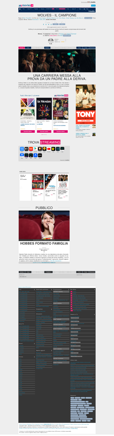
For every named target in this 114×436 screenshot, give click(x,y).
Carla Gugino (42, 18)
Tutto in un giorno (59, 125)
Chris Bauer (62, 18)
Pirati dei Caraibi (83, 409)
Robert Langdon (74, 413)
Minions (72, 397)
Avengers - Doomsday (40, 322)
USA (41, 19)
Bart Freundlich (27, 18)
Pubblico (47, 47)
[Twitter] (46, 24)
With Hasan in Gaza (57, 353)
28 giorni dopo (88, 397)
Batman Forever (74, 355)
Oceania (74, 291)
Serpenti (55, 340)
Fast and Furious (82, 415)
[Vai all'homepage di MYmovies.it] (26, 6)
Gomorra (83, 397)
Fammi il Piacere (56, 309)
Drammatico (35, 19)
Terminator (84, 420)
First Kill (72, 327)
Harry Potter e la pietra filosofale (42, 306)
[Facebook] (43, 24)
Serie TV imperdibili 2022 (24, 332)
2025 (26, 291)
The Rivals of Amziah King (41, 364)
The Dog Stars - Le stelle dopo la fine (43, 291)
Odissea (74, 293)
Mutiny (54, 338)
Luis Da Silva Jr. (78, 18)
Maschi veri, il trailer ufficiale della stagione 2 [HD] (80, 384)
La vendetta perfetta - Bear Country (43, 295)
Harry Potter (80, 413)
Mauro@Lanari (23, 276)
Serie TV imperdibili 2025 (24, 326)
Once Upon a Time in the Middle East (43, 354)
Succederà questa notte (40, 341)
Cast (28, 47)
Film (33, 424)
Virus (79, 411)
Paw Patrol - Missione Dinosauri (59, 326)
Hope (37, 330)
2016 (44, 19)
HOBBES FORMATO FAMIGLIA (44, 243)
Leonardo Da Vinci (80, 407)
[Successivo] (67, 187)
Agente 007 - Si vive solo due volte (77, 323)
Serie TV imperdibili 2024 (24, 328)
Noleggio (61, 34)
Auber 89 (55, 346)
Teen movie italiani (74, 415)
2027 (20, 291)
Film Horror (21, 349)
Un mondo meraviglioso (58, 311)
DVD (61, 35)
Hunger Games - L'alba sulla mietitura (43, 318)
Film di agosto (22, 317)
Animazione (21, 352)
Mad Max (72, 420)
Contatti (25, 428)
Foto (79, 47)
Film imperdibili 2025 (23, 293)
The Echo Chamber (57, 336)
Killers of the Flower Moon (76, 330)
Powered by (62, 160)
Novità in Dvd (21, 321)
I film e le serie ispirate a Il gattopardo (78, 403)
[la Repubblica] (88, 3)
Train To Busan (56, 293)
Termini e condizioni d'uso (45, 428)
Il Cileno (38, 300)
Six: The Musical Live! (40, 366)
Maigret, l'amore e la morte (41, 362)
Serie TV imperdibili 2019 (24, 338)
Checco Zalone (74, 405)
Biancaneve (89, 403)
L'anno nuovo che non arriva (28, 124)
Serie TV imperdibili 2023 (24, 330)
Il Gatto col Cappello (40, 337)
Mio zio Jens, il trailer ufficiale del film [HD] (79, 371)
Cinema (24, 424)
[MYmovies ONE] (61, 95)
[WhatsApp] (51, 24)
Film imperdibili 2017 (23, 310)
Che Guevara (78, 420)
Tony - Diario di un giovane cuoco (42, 293)
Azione (20, 354)
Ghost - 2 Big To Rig (77, 310)
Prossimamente (65, 424)
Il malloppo (55, 305)
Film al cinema (22, 314)
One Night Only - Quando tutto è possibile (81, 304)
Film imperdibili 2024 (23, 295)
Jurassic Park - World (90, 407)
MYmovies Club (85, 424)
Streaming (92, 47)
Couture (37, 304)
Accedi (93, 5)
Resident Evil (38, 324)
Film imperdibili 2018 (23, 308)
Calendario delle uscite (40, 311)
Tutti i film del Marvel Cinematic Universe (79, 416)
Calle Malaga (38, 326)
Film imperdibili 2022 (23, 300)
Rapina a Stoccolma (74, 334)
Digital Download (71, 34)
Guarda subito (28, 131)
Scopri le (44, 262)
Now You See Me (74, 399)
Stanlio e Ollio (73, 344)
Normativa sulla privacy (33, 428)
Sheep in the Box (39, 302)
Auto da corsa (73, 411)
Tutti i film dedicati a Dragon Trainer (78, 401)
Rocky (89, 420)
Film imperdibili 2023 (23, 298)
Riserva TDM (54, 428)
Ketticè (54, 313)
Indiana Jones (83, 411)
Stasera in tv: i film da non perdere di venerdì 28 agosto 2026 (82, 382)
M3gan (80, 399)
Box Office (59, 424)
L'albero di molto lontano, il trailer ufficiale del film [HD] (81, 377)
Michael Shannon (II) (52, 18)
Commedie (21, 345)
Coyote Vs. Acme (56, 295)
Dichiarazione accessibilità (64, 428)
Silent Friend (55, 307)
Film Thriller (21, 347)
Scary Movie (77, 397)
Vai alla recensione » (56, 261)
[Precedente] (21, 187)
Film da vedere (22, 312)
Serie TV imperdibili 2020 (24, 336)
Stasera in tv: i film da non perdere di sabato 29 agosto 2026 (82, 365)
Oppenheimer (80, 405)
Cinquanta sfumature (75, 409)
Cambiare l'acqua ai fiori (41, 339)
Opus (87, 401)
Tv (55, 424)
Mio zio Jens (38, 352)
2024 (28, 291)
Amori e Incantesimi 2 (57, 334)
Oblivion (72, 337)
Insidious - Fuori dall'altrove (78, 302)
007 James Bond (91, 409)
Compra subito (66, 35)
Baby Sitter (86, 405)
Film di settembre (22, 319)
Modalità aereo (73, 341)
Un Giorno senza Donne (58, 344)
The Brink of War (39, 368)
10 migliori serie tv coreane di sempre (26, 340)
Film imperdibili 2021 (23, 302)
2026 (23, 291)
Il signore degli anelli (75, 418)
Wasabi (72, 351)
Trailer (71, 424)
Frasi (86, 47)
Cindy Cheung (69, 18)
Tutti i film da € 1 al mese (29, 95)
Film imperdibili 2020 (23, 304)
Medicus (72, 348)
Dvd (53, 424)
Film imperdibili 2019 (23, 306)
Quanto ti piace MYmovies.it (24, 287)
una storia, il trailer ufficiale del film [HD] (78, 367)
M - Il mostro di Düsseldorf (58, 350)
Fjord (37, 333)
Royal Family (73, 407)
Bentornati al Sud (39, 335)
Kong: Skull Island (74, 320)
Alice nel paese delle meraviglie (86, 418)
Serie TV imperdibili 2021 (24, 334)
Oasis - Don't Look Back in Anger (59, 342)
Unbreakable (90, 411)
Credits (20, 428)
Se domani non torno (40, 343)
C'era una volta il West (75, 316)
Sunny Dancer (56, 297)
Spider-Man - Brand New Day (78, 295)
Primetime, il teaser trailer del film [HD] (78, 369)
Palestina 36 (38, 328)
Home (20, 424)
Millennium (86, 413)
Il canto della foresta (40, 345)
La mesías (40, 124)
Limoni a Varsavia (39, 298)
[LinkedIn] (48, 24)
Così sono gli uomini (40, 360)
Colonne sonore (77, 424)
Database (29, 424)
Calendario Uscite (39, 424)
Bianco (37, 347)
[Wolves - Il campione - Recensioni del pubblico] (44, 238)
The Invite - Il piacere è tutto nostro (43, 316)
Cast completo (88, 18)
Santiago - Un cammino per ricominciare (44, 320)
